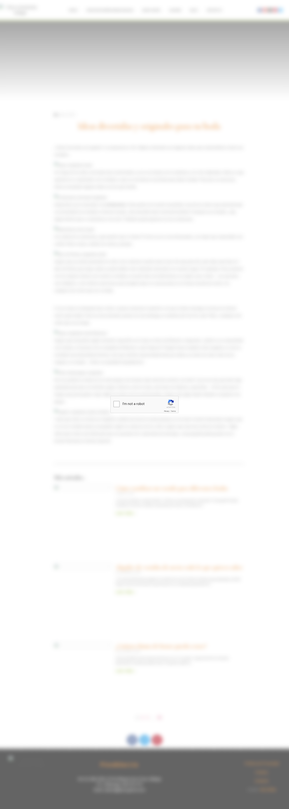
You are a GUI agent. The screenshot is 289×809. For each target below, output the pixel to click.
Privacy (166, 411)
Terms (173, 411)
